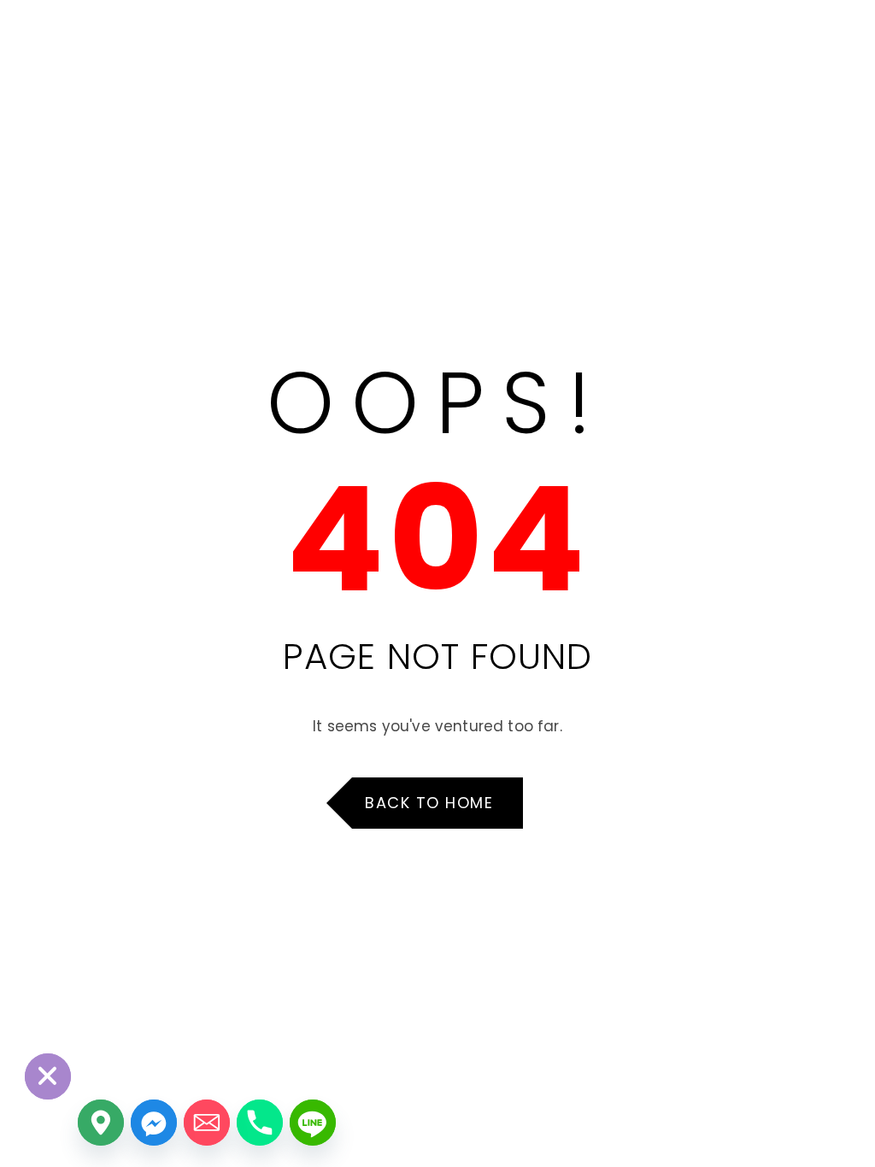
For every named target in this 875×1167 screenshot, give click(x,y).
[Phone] (260, 1123)
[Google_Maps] (101, 1123)
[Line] (313, 1123)
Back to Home (429, 802)
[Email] (207, 1123)
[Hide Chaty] (48, 1076)
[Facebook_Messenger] (154, 1123)
